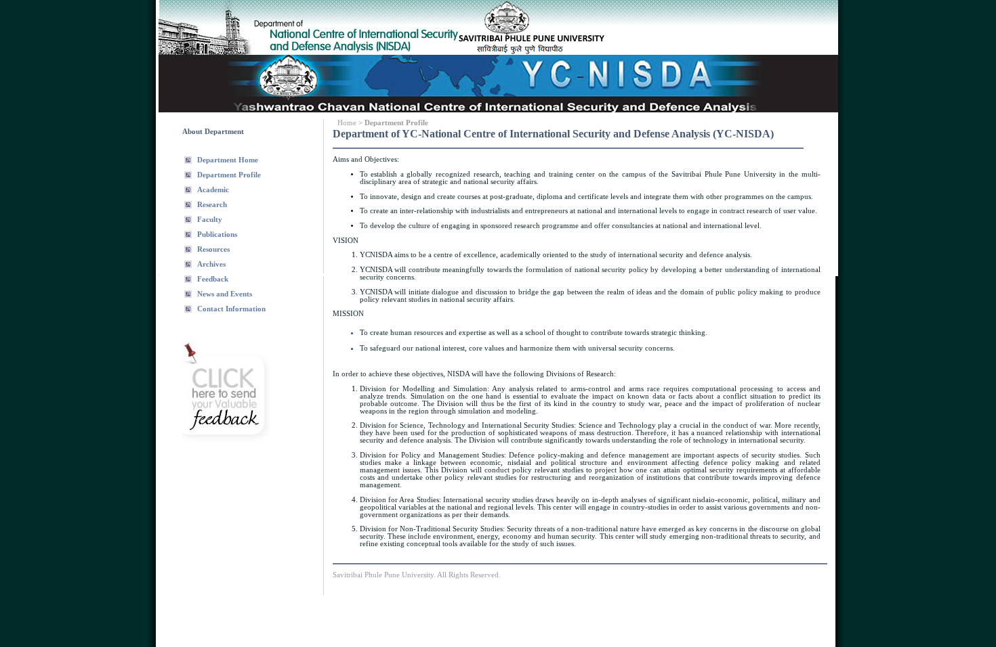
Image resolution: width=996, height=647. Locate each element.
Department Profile (229, 175)
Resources (213, 249)
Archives (211, 264)
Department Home (227, 160)
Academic (213, 190)
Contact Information (231, 309)
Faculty (209, 219)
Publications (217, 234)
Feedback (212, 279)
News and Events (224, 294)
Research (212, 204)
